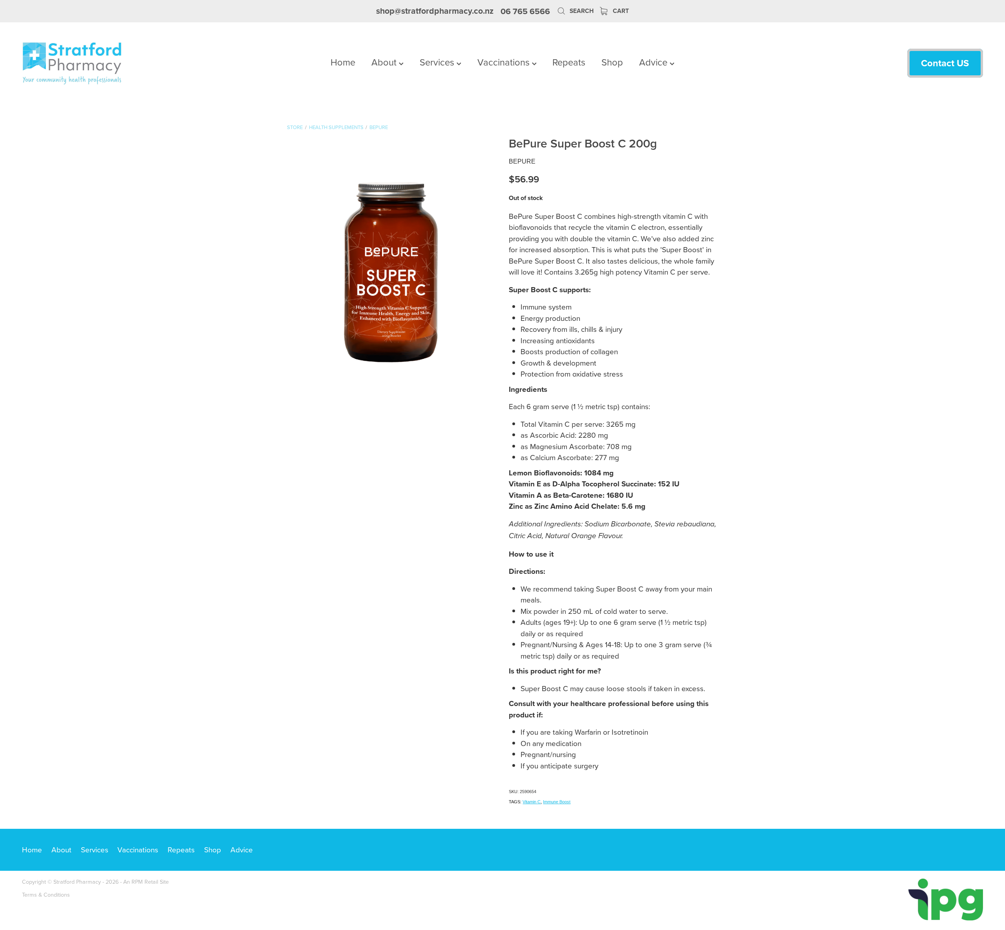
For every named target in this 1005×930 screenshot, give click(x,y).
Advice (654, 62)
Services (438, 62)
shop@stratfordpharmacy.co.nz (434, 11)
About (385, 62)
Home (343, 62)
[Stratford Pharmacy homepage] (118, 63)
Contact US (945, 63)
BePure (378, 127)
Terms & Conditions (46, 895)
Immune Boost (556, 801)
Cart (620, 10)
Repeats (568, 62)
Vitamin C (532, 801)
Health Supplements (336, 127)
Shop (612, 62)
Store (295, 127)
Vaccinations (504, 62)
